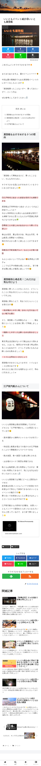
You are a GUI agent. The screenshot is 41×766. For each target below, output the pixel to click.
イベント (7, 546)
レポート (16, 546)
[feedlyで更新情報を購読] (11, 576)
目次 (17, 109)
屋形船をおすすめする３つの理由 (18, 114)
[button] (37, 411)
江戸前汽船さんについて (15, 124)
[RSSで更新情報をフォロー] (30, 576)
